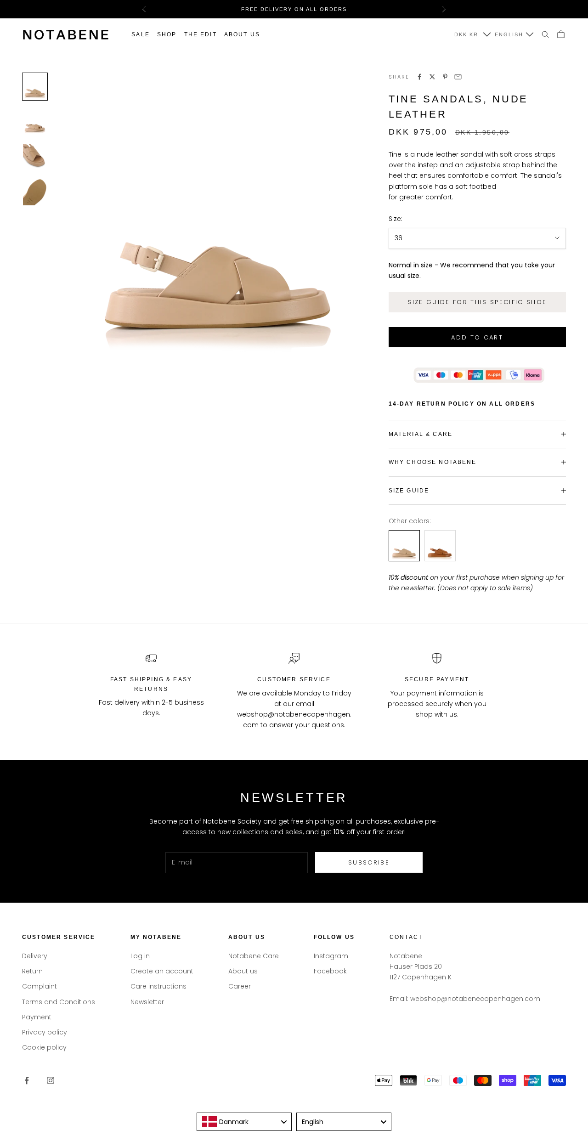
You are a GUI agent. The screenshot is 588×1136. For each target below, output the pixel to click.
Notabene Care (253, 956)
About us (242, 34)
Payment (36, 1017)
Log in (140, 956)
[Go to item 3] (35, 157)
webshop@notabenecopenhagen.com (475, 998)
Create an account (161, 971)
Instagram (331, 956)
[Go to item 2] (35, 122)
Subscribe (369, 862)
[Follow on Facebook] (26, 1080)
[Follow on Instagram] (50, 1080)
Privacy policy (44, 1032)
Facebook (330, 971)
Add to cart (477, 337)
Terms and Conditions (58, 1001)
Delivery (34, 956)
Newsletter (147, 1001)
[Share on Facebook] (419, 76)
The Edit (200, 34)
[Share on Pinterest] (445, 76)
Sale (140, 34)
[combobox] (244, 1122)
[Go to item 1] (35, 87)
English (509, 34)
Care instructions (158, 986)
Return (32, 971)
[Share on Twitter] (432, 76)
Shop (167, 34)
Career (239, 986)
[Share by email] (458, 76)
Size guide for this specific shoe (477, 302)
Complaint (39, 986)
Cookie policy (44, 1047)
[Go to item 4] (35, 192)
